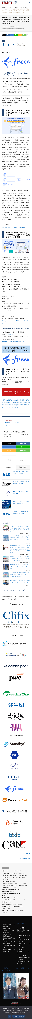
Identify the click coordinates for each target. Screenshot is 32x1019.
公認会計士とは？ (7, 934)
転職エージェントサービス (24, 936)
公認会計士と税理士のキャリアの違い (9, 942)
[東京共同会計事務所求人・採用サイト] (16, 811)
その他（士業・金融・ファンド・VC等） (12, 875)
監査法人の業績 (12, 904)
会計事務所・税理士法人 (8, 877)
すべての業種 (5, 873)
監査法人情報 (5, 904)
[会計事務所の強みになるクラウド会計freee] (16, 789)
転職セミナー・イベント (7, 906)
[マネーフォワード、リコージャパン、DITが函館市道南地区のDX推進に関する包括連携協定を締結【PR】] (9, 460)
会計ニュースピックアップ (8, 891)
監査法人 (24, 877)
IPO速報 (19, 871)
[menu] (29, 2)
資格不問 (13, 887)
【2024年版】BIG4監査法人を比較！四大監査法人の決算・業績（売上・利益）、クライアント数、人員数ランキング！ (20, 574)
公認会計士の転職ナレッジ (21, 910)
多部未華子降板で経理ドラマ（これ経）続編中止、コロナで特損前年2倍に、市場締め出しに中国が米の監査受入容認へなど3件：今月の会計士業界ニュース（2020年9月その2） (20, 549)
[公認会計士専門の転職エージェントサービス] (16, 998)
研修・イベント (6, 908)
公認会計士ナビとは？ (9, 924)
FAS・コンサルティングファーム (16, 873)
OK (9, 1016)
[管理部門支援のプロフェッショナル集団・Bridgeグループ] (16, 716)
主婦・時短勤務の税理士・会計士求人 (11, 883)
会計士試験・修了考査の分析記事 (9, 950)
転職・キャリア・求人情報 (8, 910)
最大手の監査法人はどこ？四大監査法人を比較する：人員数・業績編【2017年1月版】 (20, 566)
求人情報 (4, 895)
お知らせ (9, 902)
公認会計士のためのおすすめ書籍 (9, 931)
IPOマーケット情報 (11, 871)
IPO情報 (3, 871)
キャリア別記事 (21, 927)
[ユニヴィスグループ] (16, 777)
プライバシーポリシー (18, 1016)
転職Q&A (5, 912)
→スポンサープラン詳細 (24, 858)
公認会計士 (24, 883)
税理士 (16, 885)
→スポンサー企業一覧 (24, 853)
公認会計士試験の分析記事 (9, 946)
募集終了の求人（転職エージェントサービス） (16, 900)
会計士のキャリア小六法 (24, 944)
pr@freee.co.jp (10, 334)
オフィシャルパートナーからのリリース (16, 28)
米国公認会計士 (6, 887)
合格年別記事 (20, 929)
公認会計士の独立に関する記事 (23, 962)
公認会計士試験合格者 (8, 885)
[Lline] (16, 35)
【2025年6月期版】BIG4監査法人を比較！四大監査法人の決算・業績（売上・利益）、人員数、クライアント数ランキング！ (20, 538)
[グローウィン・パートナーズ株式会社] (16, 822)
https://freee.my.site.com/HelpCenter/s (12, 341)
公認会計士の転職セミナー (20, 906)
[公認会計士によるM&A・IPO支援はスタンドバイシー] (16, 744)
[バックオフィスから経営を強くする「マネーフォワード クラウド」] (16, 800)
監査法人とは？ (7, 936)
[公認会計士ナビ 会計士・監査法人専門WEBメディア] (9, 2)
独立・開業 (18, 877)
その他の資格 (12, 881)
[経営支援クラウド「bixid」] (16, 834)
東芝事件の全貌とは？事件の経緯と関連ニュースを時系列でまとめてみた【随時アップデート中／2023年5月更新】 (20, 558)
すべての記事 (4, 28)
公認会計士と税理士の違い (9, 939)
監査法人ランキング (22, 904)
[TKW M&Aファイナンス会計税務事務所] (16, 755)
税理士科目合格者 (23, 885)
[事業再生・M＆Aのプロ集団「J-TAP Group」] (16, 766)
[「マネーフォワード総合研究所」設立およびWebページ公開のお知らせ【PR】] (23, 460)
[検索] (25, 2)
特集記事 (4, 902)
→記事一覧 (7, 425)
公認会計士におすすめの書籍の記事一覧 (11, 893)
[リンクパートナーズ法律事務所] (16, 643)
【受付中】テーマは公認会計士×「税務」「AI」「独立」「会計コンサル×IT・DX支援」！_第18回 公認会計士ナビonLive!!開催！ (19, 529)
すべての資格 (5, 881)
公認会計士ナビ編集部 (12, 422)
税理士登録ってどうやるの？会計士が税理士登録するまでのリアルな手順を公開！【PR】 (20, 582)
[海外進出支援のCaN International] (16, 845)
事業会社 (25, 875)
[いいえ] (30, 1013)
